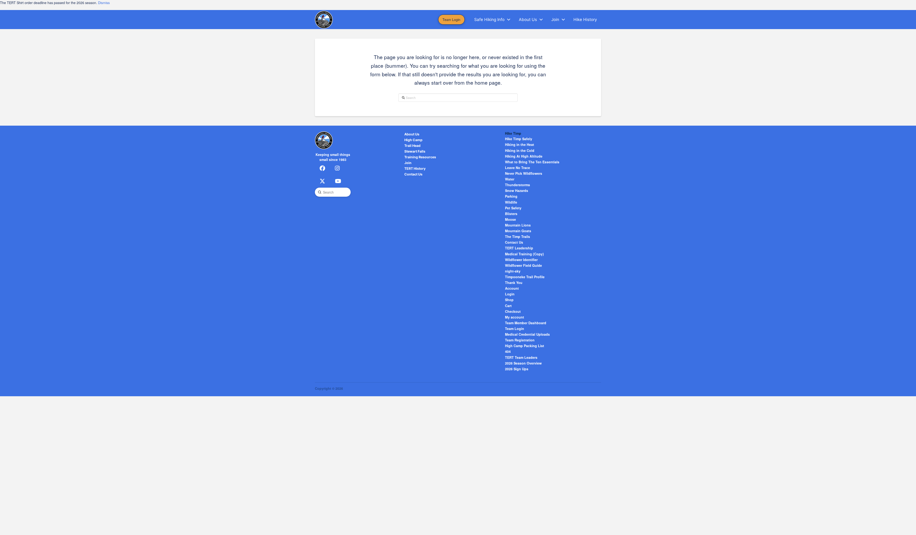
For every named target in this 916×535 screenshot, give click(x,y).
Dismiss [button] (104, 2)
